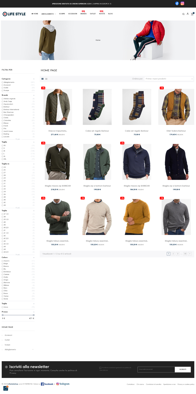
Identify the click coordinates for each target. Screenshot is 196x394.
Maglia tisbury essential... (58, 241)
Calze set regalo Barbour (97, 131)
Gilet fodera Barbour (176, 131)
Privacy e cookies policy (186, 384)
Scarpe (7, 345)
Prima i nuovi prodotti (169, 79)
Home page (7, 327)
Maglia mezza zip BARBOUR (58, 186)
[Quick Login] (187, 14)
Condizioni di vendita (153, 384)
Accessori (8, 335)
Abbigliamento (10, 350)
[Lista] (46, 78)
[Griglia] (42, 78)
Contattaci (131, 384)
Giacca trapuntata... (57, 131)
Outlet (7, 340)
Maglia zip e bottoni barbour (97, 186)
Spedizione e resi (169, 384)
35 (185, 254)
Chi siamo (140, 384)
